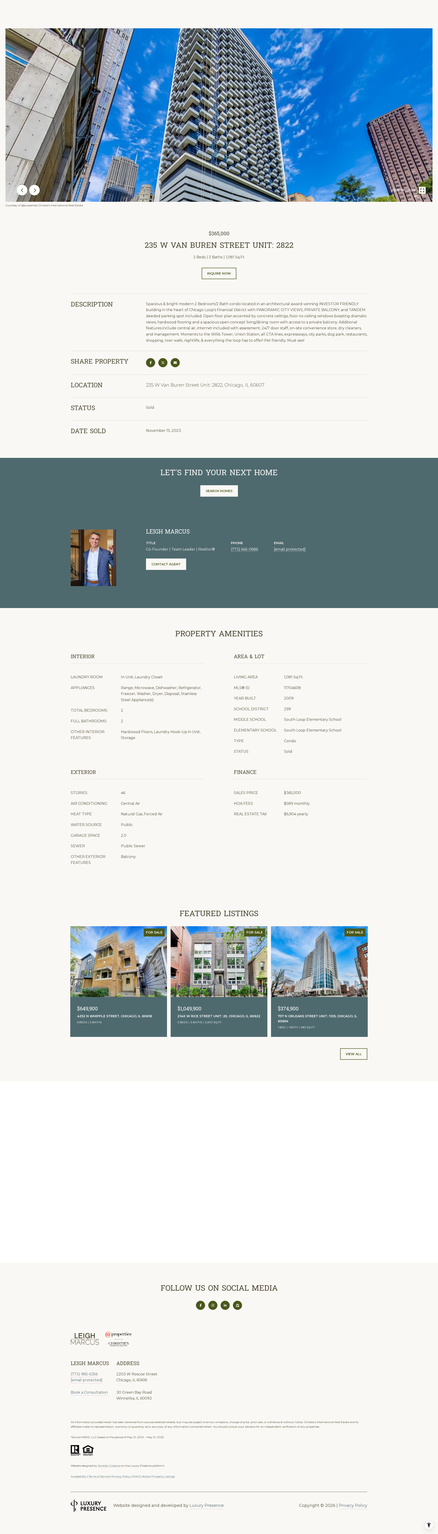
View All (354, 1054)
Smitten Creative (109, 1465)
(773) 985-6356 (84, 1374)
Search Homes (219, 491)
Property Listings (163, 1476)
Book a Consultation (89, 1392)
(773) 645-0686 (244, 549)
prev (22, 190)
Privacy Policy (121, 1476)
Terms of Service (99, 1476)
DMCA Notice (141, 1476)
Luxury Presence (207, 1505)
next (34, 190)
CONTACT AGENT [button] (166, 564)
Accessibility (78, 1476)
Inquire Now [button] (219, 273)
